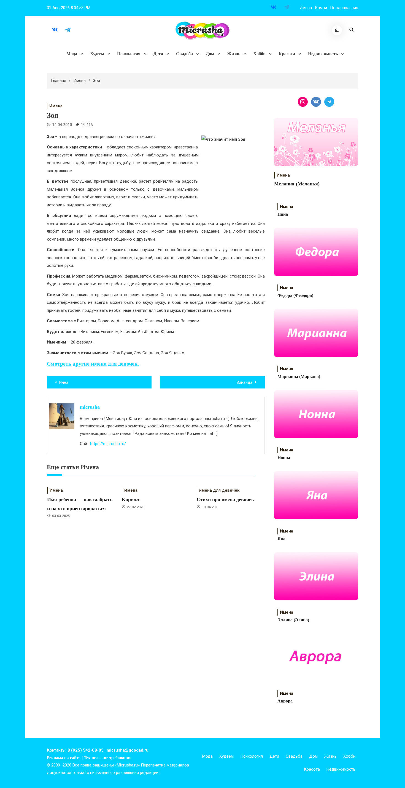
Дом (210, 53)
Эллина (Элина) (293, 619)
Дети (158, 53)
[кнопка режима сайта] (337, 30)
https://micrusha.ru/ (108, 443)
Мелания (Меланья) (297, 184)
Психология (129, 53)
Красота (287, 53)
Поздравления (344, 7)
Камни (321, 7)
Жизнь (233, 53)
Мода (71, 53)
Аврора (285, 701)
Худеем (97, 53)
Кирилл (130, 499)
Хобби (259, 53)
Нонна (283, 457)
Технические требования (107, 757)
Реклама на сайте (63, 757)
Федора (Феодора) (295, 295)
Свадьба (184, 53)
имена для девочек (219, 490)
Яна (281, 538)
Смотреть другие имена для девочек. (93, 364)
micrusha (90, 407)
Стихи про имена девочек (225, 499)
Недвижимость (323, 53)
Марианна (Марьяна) (298, 376)
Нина (282, 214)
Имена (305, 7)
